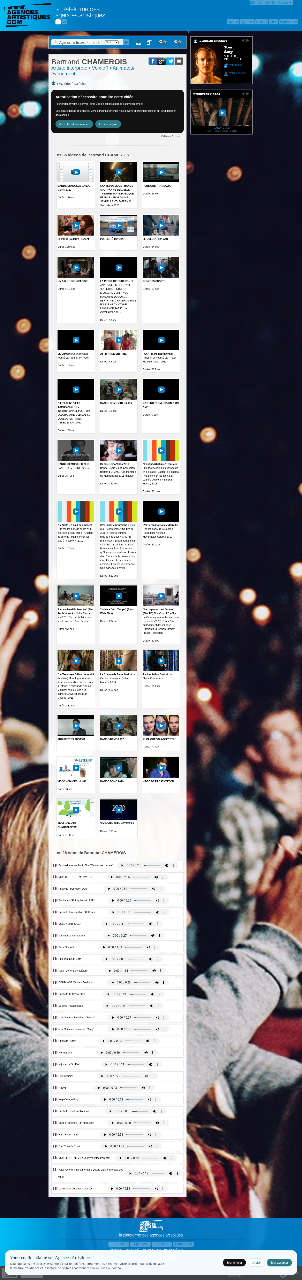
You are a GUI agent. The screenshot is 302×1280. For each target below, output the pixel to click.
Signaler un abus (152, 1249)
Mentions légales (174, 1249)
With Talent (235, 64)
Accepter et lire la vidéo (74, 124)
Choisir (256, 1262)
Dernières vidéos (206, 94)
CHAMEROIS (89, 62)
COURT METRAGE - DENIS (221, 130)
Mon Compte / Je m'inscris (269, 2)
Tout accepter (279, 1262)
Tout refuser (234, 1262)
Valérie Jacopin (238, 73)
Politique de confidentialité (125, 1249)
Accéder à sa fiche (72, 83)
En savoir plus (108, 124)
